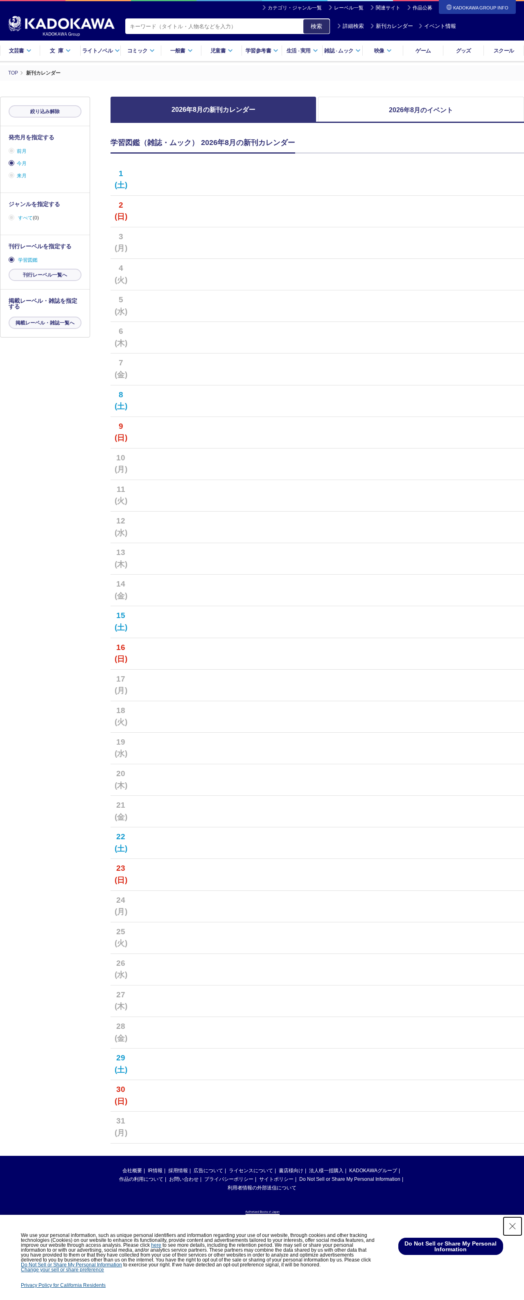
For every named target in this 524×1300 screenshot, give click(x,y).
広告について (208, 1170)
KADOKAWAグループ (373, 1170)
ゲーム (423, 51)
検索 (316, 26)
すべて (25, 218)
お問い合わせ (184, 1179)
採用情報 (178, 1170)
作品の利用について (141, 1179)
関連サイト (388, 8)
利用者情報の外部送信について (262, 1188)
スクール (504, 51)
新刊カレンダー (394, 26)
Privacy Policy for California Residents (63, 1285)
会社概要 (132, 1170)
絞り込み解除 (45, 111)
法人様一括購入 (326, 1170)
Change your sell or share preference (62, 1269)
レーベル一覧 (349, 8)
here (156, 1245)
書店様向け (291, 1170)
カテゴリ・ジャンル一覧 (295, 8)
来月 (22, 176)
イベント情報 (440, 26)
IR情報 (155, 1170)
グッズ (463, 51)
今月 (22, 163)
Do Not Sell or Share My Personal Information (349, 1179)
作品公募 (422, 8)
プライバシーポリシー (228, 1179)
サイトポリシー (276, 1179)
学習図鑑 (28, 260)
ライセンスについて (251, 1170)
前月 (22, 151)
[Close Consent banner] (513, 1226)
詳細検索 (353, 26)
